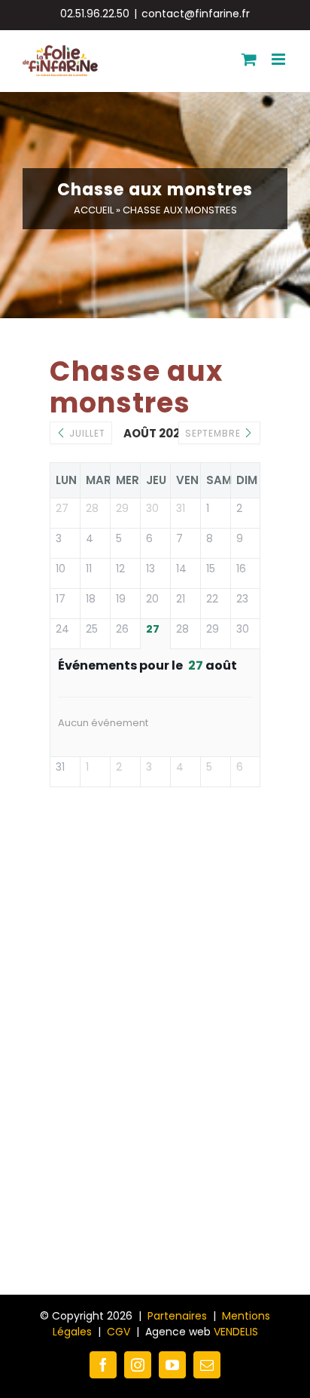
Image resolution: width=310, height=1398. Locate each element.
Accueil (94, 210)
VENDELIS (236, 1331)
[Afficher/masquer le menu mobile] (279, 59)
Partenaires (177, 1315)
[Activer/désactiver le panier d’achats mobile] (249, 59)
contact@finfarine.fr (195, 13)
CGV (118, 1331)
